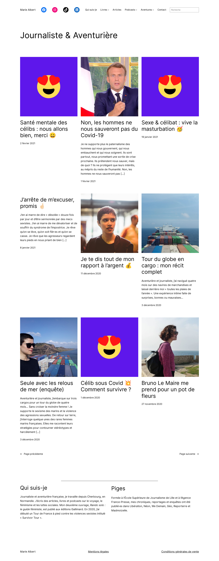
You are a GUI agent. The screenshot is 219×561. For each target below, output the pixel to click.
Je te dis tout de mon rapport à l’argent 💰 (107, 262)
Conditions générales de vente (180, 551)
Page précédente (31, 454)
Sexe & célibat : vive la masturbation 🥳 (170, 125)
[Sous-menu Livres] (108, 9)
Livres (103, 9)
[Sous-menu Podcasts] (136, 9)
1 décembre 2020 (90, 397)
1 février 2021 (88, 181)
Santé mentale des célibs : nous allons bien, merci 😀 (44, 129)
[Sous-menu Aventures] (153, 9)
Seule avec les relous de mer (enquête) (46, 386)
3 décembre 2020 (151, 305)
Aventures (146, 9)
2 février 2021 (27, 143)
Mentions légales (98, 551)
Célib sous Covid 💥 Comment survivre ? (106, 386)
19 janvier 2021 (150, 137)
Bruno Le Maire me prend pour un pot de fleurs (168, 389)
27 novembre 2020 (152, 404)
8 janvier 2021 (27, 247)
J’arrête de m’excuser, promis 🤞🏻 (47, 202)
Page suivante (189, 454)
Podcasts (130, 9)
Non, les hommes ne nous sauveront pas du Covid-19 (109, 129)
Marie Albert (27, 9)
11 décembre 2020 (91, 273)
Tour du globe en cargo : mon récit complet (163, 265)
